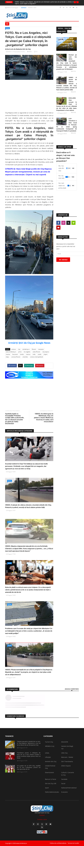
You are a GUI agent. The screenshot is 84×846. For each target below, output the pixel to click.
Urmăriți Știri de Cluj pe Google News (29, 342)
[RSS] (76, 7)
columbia (25, 357)
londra (22, 354)
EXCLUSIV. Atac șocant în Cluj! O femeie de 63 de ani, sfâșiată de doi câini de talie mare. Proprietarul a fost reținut (66, 104)
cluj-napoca (45, 352)
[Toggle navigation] (7, 23)
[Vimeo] (70, 7)
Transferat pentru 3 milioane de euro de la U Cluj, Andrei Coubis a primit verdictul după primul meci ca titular (28, 755)
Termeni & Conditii (73, 843)
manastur (41, 349)
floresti (34, 349)
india (34, 354)
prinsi (20, 352)
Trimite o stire (32, 7)
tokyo (7, 357)
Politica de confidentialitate (58, 843)
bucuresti (15, 354)
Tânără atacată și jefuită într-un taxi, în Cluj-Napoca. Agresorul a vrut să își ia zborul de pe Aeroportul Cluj (28, 743)
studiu (39, 354)
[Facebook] (60, 7)
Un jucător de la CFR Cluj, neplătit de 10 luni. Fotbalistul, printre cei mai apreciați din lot (28, 767)
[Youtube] (73, 7)
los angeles (27, 352)
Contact (23, 7)
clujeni (45, 354)
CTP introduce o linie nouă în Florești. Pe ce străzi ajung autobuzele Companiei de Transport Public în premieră (66, 125)
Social (7, 28)
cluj (19, 349)
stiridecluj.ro (26, 349)
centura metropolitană (36, 357)
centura (13, 349)
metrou (28, 354)
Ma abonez (63, 260)
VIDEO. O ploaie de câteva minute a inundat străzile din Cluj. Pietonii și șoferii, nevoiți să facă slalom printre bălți (66, 84)
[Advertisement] (29, 97)
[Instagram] (64, 7)
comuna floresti (15, 357)
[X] (67, 7)
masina (8, 354)
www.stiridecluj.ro (11, 352)
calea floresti (36, 352)
